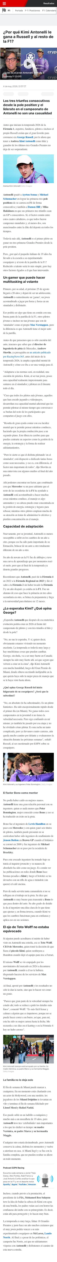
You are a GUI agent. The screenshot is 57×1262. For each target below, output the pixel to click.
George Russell (25, 137)
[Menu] (4, 3)
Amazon (32, 1184)
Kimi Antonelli (27, 141)
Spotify (6, 1184)
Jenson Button (11, 840)
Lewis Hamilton (36, 824)
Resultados (49, 3)
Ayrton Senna (29, 194)
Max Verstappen (39, 325)
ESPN (16, 3)
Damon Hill (34, 207)
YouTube (23, 1184)
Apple (14, 1184)
